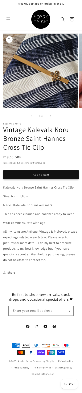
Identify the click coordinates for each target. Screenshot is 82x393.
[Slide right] (50, 116)
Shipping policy (63, 367)
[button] (8, 19)
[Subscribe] (68, 311)
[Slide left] (31, 116)
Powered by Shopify (43, 361)
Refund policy (65, 361)
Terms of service (42, 367)
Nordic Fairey (24, 361)
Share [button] (11, 272)
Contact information (43, 373)
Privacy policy (21, 367)
